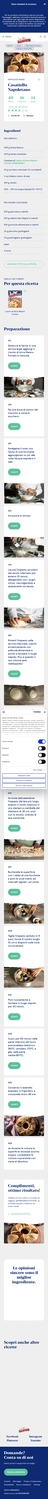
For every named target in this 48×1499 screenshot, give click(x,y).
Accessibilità (9, 1485)
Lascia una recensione (18, 107)
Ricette (10, 46)
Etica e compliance (23, 1485)
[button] (39, 80)
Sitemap (37, 1485)
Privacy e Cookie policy (32, 1481)
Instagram (35, 1436)
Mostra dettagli (38, 770)
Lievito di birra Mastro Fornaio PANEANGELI (20, 162)
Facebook (12, 1436)
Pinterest (12, 1440)
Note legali (17, 1481)
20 (26, 110)
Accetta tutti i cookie (24, 775)
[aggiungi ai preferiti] (39, 80)
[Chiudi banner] (45, 712)
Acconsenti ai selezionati (24, 780)
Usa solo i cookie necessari (24, 785)
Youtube (35, 1440)
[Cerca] (45, 36)
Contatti (7, 1481)
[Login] (40, 36)
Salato (19, 46)
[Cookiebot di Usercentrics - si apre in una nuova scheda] (30, 712)
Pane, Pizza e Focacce (33, 46)
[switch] (42, 748)
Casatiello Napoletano (24, 49)
